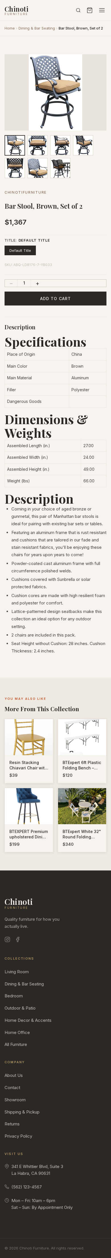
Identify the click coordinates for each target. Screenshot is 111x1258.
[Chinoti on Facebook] (17, 940)
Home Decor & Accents (28, 1020)
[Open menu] (101, 10)
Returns (12, 1124)
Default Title (20, 250)
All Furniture (16, 1044)
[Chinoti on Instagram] (7, 940)
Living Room (17, 971)
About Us (14, 1075)
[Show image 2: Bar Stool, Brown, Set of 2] (37, 145)
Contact (12, 1087)
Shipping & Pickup (22, 1112)
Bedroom (14, 996)
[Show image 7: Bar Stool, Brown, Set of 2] (60, 168)
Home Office (17, 1032)
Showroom (15, 1099)
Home (10, 28)
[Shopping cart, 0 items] (90, 10)
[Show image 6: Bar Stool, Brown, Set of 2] (37, 168)
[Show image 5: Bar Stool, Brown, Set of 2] (15, 168)
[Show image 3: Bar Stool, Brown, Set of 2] (60, 145)
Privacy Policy (18, 1136)
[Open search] (78, 10)
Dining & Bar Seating (36, 28)
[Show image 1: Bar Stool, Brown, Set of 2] (15, 145)
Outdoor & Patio (20, 1008)
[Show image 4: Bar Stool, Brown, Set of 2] (83, 145)
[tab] (43, 127)
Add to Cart (55, 298)
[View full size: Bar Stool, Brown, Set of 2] (55, 92)
